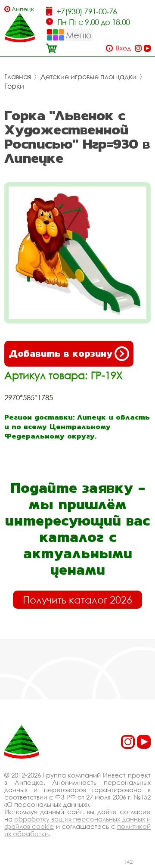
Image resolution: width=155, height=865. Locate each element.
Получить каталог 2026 (77, 600)
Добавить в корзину (60, 353)
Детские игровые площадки (88, 76)
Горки (14, 86)
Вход (123, 48)
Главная (17, 76)
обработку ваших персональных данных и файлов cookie (77, 822)
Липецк (23, 8)
